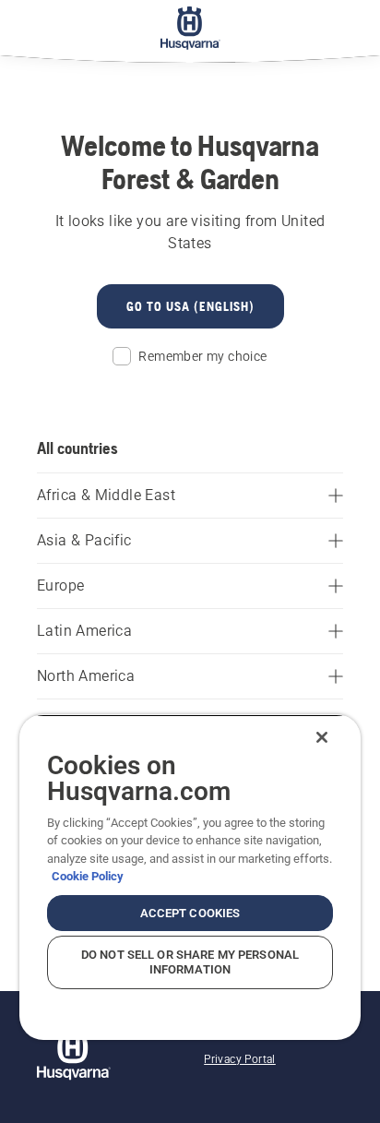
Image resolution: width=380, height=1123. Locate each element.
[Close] (322, 737)
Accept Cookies (190, 913)
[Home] (190, 27)
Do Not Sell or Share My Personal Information (190, 962)
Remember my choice (202, 356)
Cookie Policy (88, 876)
